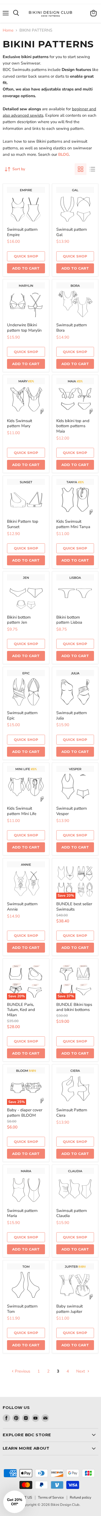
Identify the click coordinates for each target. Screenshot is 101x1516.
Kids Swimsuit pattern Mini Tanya (73, 524)
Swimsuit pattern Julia (71, 715)
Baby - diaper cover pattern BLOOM (24, 1112)
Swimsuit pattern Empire (22, 232)
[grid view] (80, 169)
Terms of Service (51, 1497)
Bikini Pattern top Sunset (22, 524)
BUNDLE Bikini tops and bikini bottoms (74, 1007)
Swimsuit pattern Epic (22, 715)
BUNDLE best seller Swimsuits (74, 906)
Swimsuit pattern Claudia (71, 1213)
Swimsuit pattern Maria (22, 1213)
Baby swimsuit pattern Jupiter (69, 1308)
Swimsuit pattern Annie (22, 906)
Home (8, 30)
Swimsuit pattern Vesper (71, 811)
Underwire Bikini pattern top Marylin (24, 327)
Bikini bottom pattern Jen (19, 620)
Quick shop (26, 256)
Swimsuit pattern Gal (71, 232)
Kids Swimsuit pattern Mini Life (21, 811)
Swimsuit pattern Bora (71, 327)
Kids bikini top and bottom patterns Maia (72, 426)
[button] (14, 1502)
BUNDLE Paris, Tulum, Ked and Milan (21, 1010)
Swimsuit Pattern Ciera (71, 1112)
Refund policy (80, 1497)
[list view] (92, 169)
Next (81, 1371)
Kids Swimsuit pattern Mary (19, 423)
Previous (22, 1371)
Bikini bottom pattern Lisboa (69, 620)
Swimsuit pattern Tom (22, 1308)
